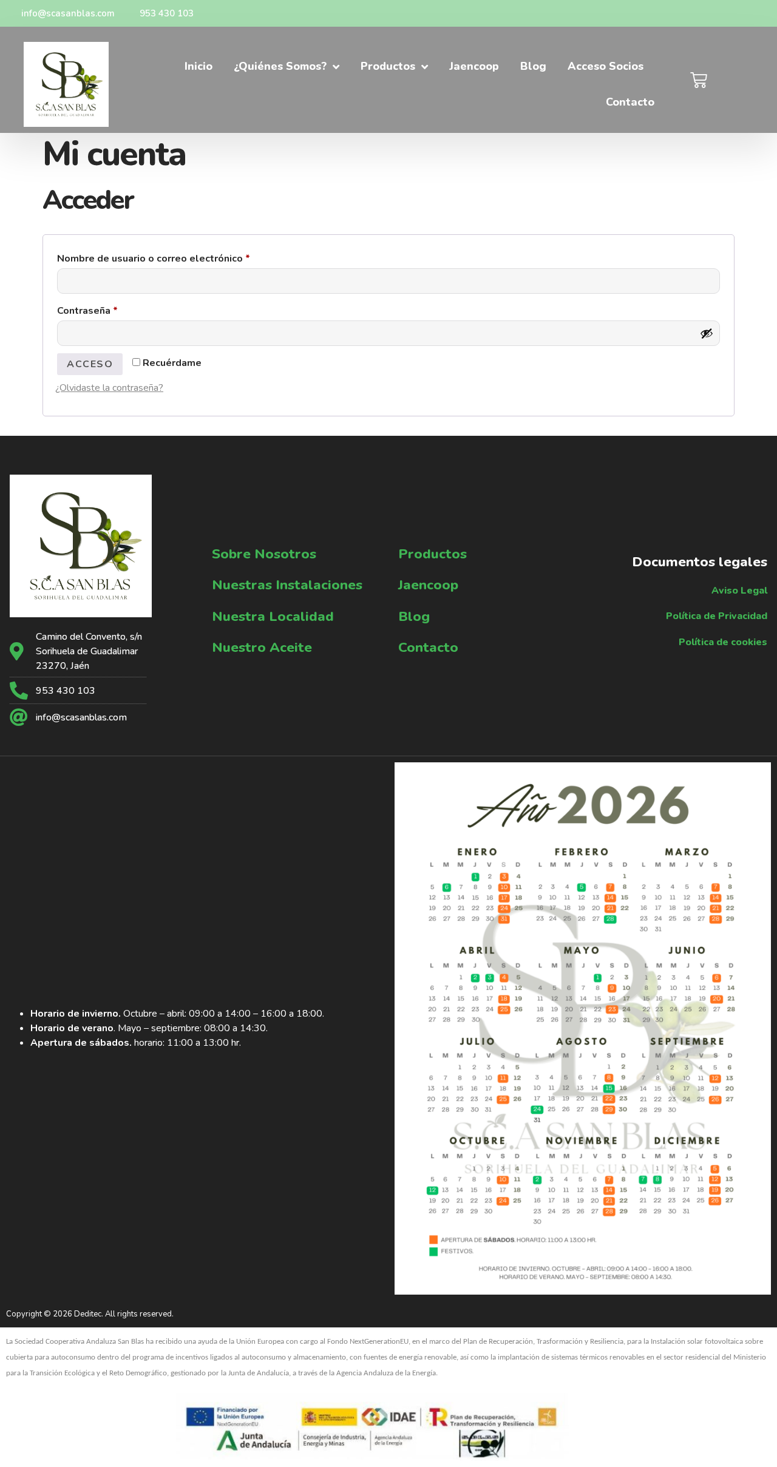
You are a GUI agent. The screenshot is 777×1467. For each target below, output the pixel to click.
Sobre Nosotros (264, 553)
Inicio (198, 66)
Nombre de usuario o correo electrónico (180, 257)
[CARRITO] (699, 80)
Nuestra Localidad (273, 616)
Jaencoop (474, 66)
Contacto (630, 102)
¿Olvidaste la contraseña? (109, 388)
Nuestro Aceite (262, 647)
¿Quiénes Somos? (280, 66)
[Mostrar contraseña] (706, 333)
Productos (388, 66)
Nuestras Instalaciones (287, 584)
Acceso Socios (605, 66)
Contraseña (114, 309)
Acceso (90, 364)
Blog (533, 66)
